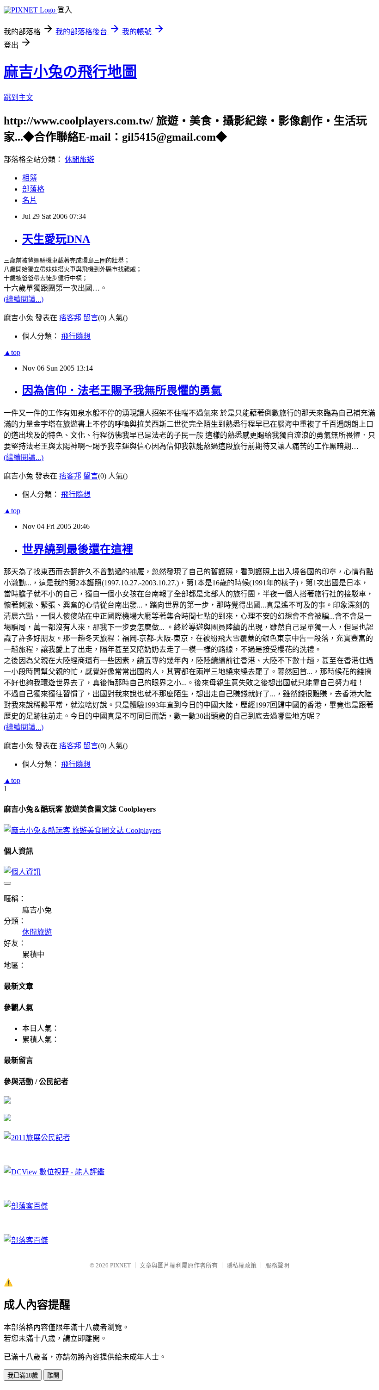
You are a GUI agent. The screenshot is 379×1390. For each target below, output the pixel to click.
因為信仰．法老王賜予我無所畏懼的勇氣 (122, 391)
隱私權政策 (241, 1265)
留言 (90, 318)
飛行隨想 (76, 336)
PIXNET (120, 1265)
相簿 (29, 178)
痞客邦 (70, 318)
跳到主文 (18, 97)
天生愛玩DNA (56, 239)
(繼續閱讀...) (23, 299)
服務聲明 (277, 1265)
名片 (29, 200)
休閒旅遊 (79, 159)
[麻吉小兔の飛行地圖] (7, 1101)
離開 (53, 1375)
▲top (12, 352)
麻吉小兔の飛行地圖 (70, 71)
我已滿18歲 (22, 1375)
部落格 (33, 189)
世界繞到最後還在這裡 (77, 549)
